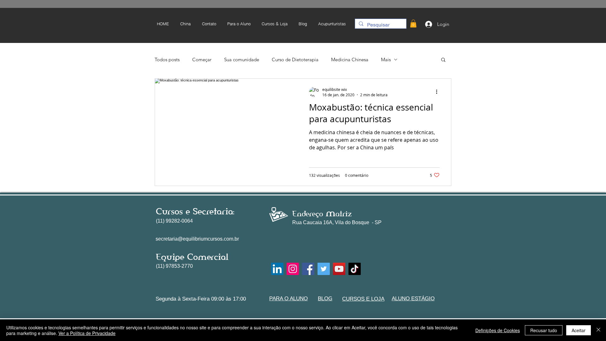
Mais (386, 60)
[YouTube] (339, 269)
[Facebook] (308, 269)
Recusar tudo (543, 330)
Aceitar (578, 330)
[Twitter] (324, 269)
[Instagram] (293, 269)
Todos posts (167, 60)
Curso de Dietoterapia (295, 60)
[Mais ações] (439, 92)
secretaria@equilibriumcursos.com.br (197, 239)
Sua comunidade (241, 60)
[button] (239, 24)
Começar (201, 60)
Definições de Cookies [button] (497, 330)
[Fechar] (598, 330)
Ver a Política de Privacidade (87, 333)
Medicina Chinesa (349, 60)
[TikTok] (354, 269)
